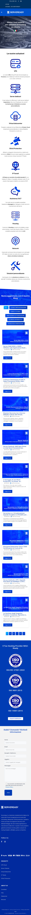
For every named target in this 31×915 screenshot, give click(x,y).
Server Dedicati (5, 868)
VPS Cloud (4, 865)
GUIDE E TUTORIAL (15, 311)
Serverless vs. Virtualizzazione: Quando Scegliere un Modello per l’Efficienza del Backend (15, 514)
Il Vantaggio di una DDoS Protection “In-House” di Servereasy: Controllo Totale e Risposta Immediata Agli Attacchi (14, 480)
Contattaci (4, 889)
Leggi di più (8, 357)
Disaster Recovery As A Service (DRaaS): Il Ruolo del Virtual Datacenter (14, 414)
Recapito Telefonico (10, 753)
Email (6, 746)
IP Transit (3, 875)
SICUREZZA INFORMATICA (15, 319)
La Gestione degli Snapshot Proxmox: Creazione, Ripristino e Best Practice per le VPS (14, 614)
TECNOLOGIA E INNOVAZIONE (15, 323)
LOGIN (7, 4)
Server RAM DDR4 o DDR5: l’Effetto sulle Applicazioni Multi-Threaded (14, 347)
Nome (6, 739)
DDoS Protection (5, 878)
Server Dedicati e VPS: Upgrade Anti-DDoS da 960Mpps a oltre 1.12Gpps (14, 580)
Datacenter (4, 896)
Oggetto (7, 759)
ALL (6, 307)
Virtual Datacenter (6, 871)
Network (3, 899)
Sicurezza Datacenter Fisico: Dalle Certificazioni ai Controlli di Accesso (15, 547)
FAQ (2, 893)
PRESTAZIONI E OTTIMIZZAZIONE (15, 315)
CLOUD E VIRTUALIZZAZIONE (18, 307)
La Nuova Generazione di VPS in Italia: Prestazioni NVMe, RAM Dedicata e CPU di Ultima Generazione (14, 380)
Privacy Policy (9, 787)
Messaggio (8, 765)
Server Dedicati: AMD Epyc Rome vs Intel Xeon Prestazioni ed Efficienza (14, 447)
